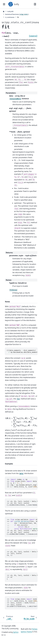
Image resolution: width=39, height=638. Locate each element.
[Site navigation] (4, 4)
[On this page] (35, 4)
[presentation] (11, 430)
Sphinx (15, 632)
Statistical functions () (17, 14)
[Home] (3, 11)
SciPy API (10, 11)
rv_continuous (9, 17)
